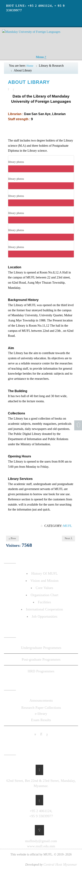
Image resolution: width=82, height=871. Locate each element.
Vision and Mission (44, 581)
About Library (29, 82)
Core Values (44, 588)
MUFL (67, 525)
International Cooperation (44, 609)
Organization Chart (44, 595)
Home (29, 65)
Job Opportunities (44, 616)
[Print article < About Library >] (9, 89)
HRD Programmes (41, 671)
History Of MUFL (44, 573)
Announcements (41, 700)
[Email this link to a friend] (14, 89)
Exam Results (41, 720)
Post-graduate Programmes (41, 659)
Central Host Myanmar (60, 864)
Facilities (44, 602)
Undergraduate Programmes (41, 648)
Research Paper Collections (41, 708)
